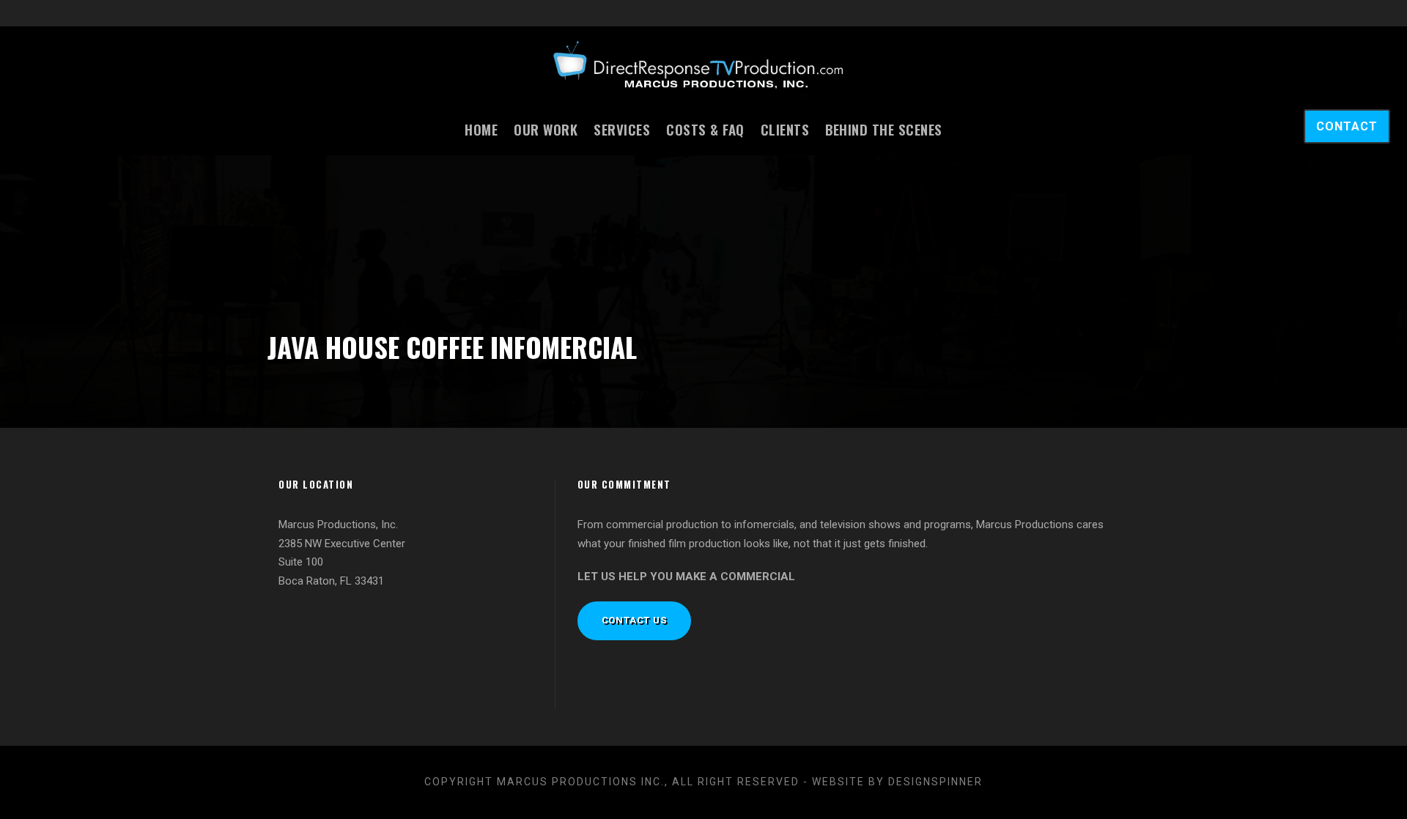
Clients (785, 129)
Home (481, 129)
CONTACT (1347, 126)
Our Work (545, 129)
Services (622, 129)
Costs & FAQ (705, 129)
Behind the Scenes (883, 129)
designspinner (935, 782)
